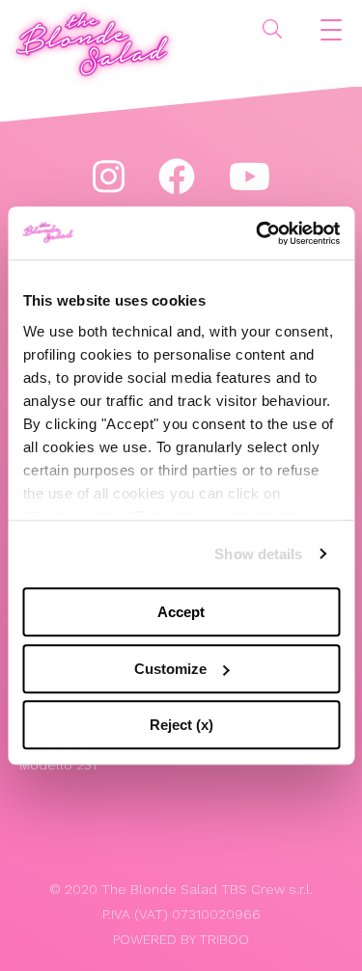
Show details (258, 554)
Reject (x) (181, 724)
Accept (181, 612)
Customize (170, 669)
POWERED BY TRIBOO (181, 939)
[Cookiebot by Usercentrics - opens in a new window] (258, 233)
